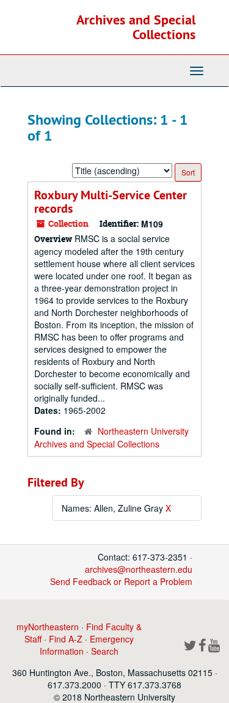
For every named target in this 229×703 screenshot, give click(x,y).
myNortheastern (47, 626)
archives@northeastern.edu (138, 569)
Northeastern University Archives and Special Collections (111, 437)
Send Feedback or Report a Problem (121, 581)
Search (104, 651)
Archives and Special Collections (135, 27)
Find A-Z (65, 639)
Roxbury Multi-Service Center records (110, 201)
